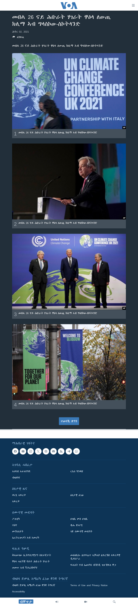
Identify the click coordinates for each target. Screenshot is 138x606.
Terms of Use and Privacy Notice (89, 585)
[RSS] (61, 451)
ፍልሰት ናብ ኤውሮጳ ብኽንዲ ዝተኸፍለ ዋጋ (93, 565)
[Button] (18, 38)
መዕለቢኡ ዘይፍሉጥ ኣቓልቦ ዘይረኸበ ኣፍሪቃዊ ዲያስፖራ (95, 557)
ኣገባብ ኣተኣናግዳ (21, 471)
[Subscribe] (53, 451)
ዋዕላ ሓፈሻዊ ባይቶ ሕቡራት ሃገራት (31, 561)
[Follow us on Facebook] (15, 451)
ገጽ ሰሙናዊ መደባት (81, 531)
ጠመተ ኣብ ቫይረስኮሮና (24, 567)
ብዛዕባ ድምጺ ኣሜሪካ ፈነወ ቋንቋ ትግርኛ (33, 585)
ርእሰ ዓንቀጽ (76, 471)
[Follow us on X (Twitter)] (38, 451)
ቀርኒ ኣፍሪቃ (19, 495)
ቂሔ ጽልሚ (76, 525)
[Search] (114, 602)
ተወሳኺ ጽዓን (69, 421)
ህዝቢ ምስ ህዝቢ (79, 518)
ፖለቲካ (16, 518)
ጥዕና (14, 525)
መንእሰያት (17, 531)
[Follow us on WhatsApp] (76, 451)
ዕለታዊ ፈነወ (76, 495)
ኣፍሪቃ (16, 501)
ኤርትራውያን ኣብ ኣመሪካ (25, 537)
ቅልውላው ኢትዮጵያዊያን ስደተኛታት (31, 555)
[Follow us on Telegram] (69, 451)
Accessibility (18, 591)
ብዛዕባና (16, 477)
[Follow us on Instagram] (30, 451)
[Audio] (57, 602)
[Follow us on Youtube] (23, 451)
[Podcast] (46, 451)
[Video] (86, 602)
